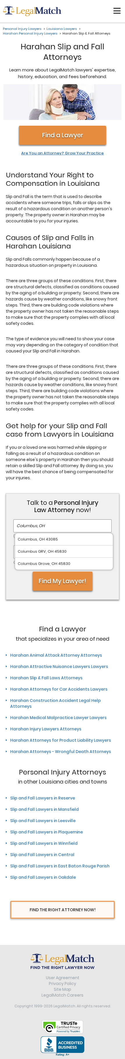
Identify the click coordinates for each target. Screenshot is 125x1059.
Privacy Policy (62, 983)
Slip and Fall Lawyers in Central (42, 855)
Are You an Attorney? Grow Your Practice (62, 153)
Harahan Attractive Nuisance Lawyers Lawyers (59, 666)
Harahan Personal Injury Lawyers (30, 33)
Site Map (62, 989)
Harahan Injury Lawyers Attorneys (45, 729)
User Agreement (62, 978)
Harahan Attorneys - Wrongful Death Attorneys (60, 751)
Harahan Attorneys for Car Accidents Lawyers (59, 689)
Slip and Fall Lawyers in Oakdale (43, 877)
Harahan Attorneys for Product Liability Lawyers (60, 740)
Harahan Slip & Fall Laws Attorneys (46, 678)
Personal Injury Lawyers (22, 28)
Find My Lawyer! (62, 581)
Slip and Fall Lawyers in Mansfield (44, 809)
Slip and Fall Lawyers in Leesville (43, 821)
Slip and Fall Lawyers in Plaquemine (46, 832)
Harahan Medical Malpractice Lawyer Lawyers (58, 718)
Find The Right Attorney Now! (63, 910)
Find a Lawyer (62, 135)
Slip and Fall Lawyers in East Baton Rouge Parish (60, 866)
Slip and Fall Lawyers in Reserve (42, 798)
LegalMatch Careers (62, 995)
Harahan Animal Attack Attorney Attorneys (56, 655)
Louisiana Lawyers (62, 28)
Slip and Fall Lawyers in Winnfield (44, 843)
